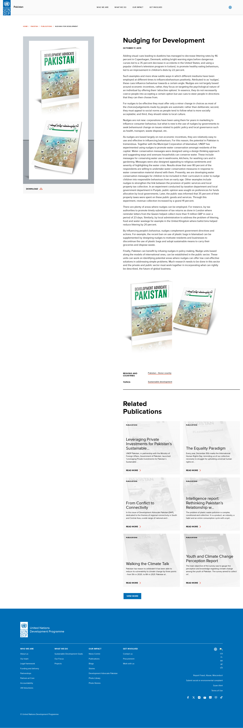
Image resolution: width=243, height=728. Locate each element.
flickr (210, 697)
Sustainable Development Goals (69, 653)
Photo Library (94, 678)
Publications (46, 26)
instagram (199, 697)
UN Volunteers (26, 688)
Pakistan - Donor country (159, 373)
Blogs (91, 663)
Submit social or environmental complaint (204, 680)
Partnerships (25, 673)
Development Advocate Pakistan (103, 673)
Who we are (102, 7)
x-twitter (193, 697)
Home (25, 26)
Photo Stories (94, 683)
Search (235, 7)
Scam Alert (218, 685)
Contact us (128, 653)
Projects (58, 663)
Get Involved (155, 7)
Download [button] (32, 189)
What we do (120, 7)
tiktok (221, 697)
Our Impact (138, 7)
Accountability (26, 683)
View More (132, 596)
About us (24, 653)
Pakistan (18, 6)
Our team (24, 658)
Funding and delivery (29, 668)
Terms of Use (217, 690)
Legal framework (27, 663)
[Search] (221, 658)
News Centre (94, 653)
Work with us (128, 663)
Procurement (128, 658)
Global (230, 7)
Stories (92, 668)
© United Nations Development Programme (39, 714)
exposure (216, 697)
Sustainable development (160, 381)
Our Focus (59, 658)
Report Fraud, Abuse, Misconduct (208, 675)
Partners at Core (27, 678)
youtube (205, 697)
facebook (188, 697)
